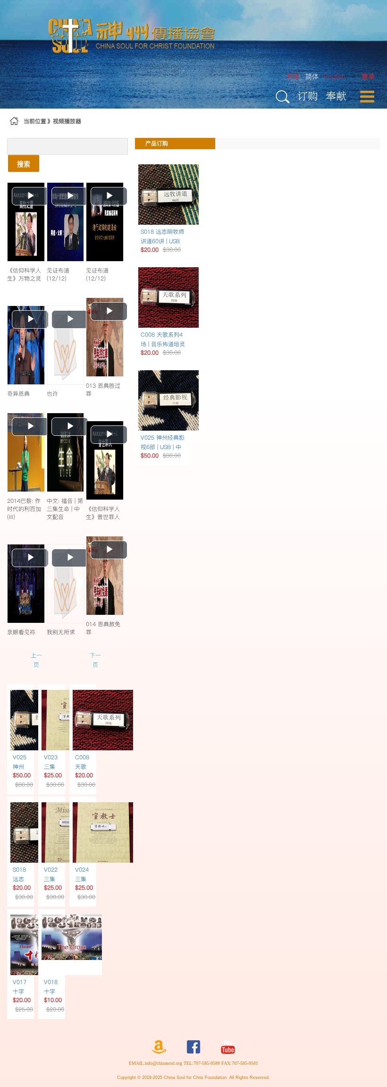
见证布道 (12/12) (58, 274)
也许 (52, 394)
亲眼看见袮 (21, 632)
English (334, 76)
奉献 (336, 95)
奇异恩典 (18, 394)
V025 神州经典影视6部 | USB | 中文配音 (163, 446)
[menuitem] (368, 76)
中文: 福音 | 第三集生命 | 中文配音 (65, 509)
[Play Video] (26, 221)
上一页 (36, 660)
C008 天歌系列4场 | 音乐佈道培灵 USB (163, 344)
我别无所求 (61, 632)
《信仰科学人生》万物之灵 (24, 274)
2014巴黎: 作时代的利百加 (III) (24, 509)
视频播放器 (67, 121)
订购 (307, 95)
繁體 (293, 76)
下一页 (95, 660)
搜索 (23, 163)
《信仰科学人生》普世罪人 (103, 513)
